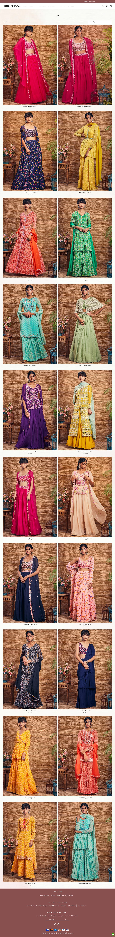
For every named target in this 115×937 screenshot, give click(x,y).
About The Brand (44, 895)
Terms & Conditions (54, 906)
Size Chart (70, 895)
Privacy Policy (30, 906)
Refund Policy (72, 906)
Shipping (63, 906)
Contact (53, 895)
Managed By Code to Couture (65, 933)
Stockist (64, 895)
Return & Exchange (41, 906)
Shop (24, 6)
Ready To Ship (32, 6)
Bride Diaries (62, 6)
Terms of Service (82, 906)
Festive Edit (71, 6)
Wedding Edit (42, 6)
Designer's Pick (52, 6)
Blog (58, 895)
